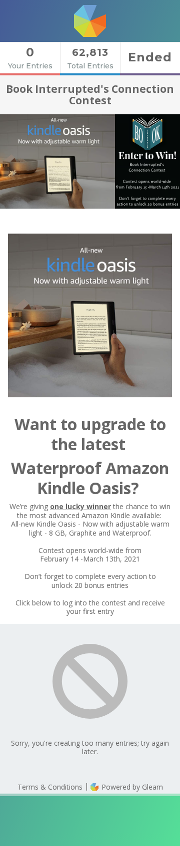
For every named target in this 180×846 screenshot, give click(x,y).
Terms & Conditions (50, 787)
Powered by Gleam (131, 787)
